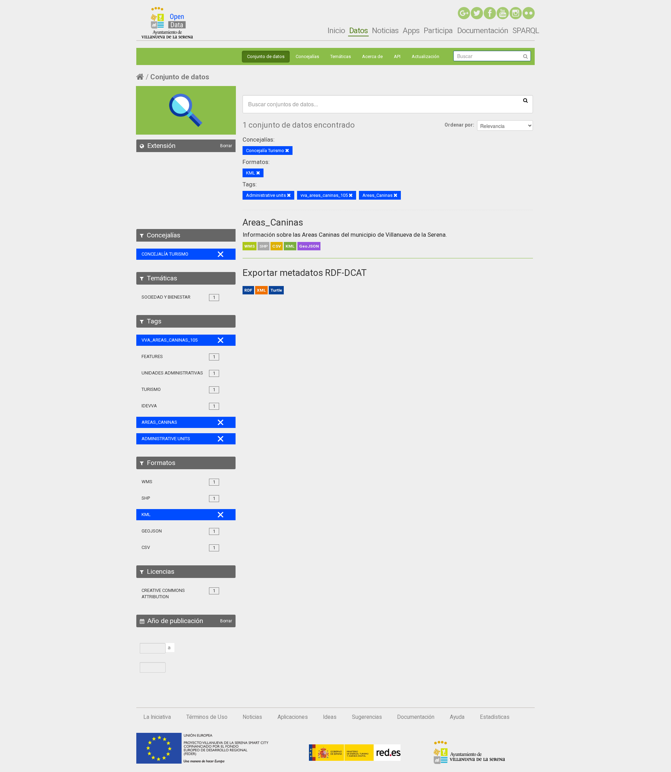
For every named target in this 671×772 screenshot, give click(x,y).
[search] (525, 100)
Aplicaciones (292, 717)
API (397, 56)
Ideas (330, 717)
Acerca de (372, 56)
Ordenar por (459, 125)
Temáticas (340, 56)
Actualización (425, 56)
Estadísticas (495, 717)
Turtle (276, 290)
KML (290, 246)
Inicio (336, 30)
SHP (263, 246)
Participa (438, 30)
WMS (249, 246)
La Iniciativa (157, 717)
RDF (248, 290)
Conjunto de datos (265, 56)
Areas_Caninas (273, 222)
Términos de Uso (207, 717)
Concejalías (307, 56)
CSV (276, 246)
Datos (358, 30)
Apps (411, 30)
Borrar (226, 145)
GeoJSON (309, 246)
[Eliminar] (287, 151)
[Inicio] (167, 22)
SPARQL (525, 30)
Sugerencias (367, 717)
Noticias (385, 30)
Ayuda (457, 717)
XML (261, 290)
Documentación (482, 30)
